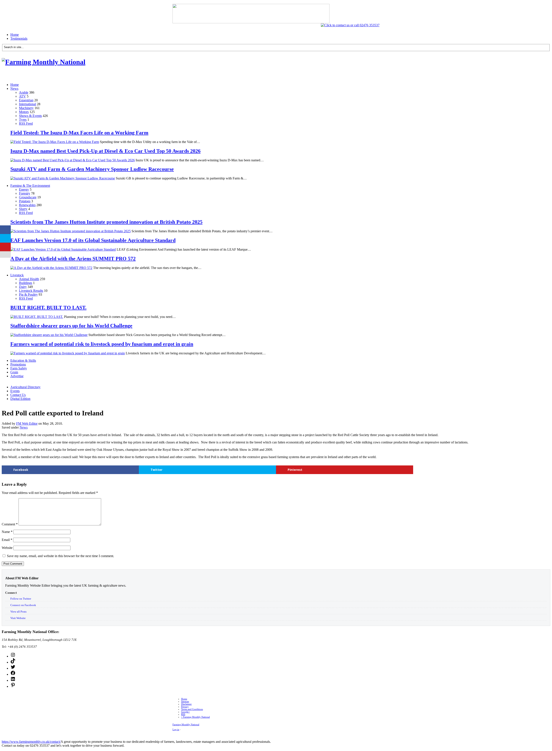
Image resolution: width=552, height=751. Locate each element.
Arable (23, 92)
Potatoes (24, 201)
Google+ (185, 711)
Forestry (24, 193)
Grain (14, 372)
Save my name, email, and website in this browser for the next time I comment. (60, 556)
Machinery (26, 108)
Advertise (17, 376)
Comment (10, 524)
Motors (24, 112)
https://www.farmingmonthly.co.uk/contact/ (31, 741)
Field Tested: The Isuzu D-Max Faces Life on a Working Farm (79, 132)
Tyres (23, 119)
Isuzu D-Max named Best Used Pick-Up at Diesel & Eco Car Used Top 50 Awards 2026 (105, 151)
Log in (175, 729)
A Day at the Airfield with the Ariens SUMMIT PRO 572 (73, 258)
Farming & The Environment (30, 185)
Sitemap (185, 701)
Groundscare (27, 197)
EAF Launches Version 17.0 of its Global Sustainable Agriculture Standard (93, 240)
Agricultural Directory (25, 387)
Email (7, 540)
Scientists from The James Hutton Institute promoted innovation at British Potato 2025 (106, 222)
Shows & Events (30, 116)
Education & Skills (23, 360)
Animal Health (29, 279)
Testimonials (18, 38)
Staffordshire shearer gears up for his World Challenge (71, 325)
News (14, 88)
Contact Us (18, 395)
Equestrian (26, 100)
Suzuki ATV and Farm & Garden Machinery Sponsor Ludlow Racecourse (92, 169)
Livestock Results (31, 290)
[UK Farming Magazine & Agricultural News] (43, 62)
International (27, 104)
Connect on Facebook (23, 605)
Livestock (17, 275)
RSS (183, 714)
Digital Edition (20, 399)
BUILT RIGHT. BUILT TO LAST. (48, 307)
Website (7, 548)
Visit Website (18, 618)
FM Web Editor (27, 423)
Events (15, 391)
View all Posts (18, 611)
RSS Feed (26, 123)
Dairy (23, 287)
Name (7, 532)
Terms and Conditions (192, 709)
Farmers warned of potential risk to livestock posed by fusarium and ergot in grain (101, 344)
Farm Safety (18, 368)
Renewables (27, 205)
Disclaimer (186, 704)
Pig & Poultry (28, 294)
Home (14, 34)
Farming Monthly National (195, 717)
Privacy (185, 706)
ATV (22, 96)
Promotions (18, 364)
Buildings (25, 283)
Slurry (23, 209)
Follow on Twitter (20, 598)
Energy (24, 189)
